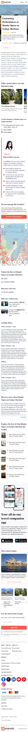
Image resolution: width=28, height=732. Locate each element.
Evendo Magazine (5, 654)
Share (6, 47)
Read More (24, 417)
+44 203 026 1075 (6, 672)
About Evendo (16, 648)
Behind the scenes (17, 651)
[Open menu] (26, 2)
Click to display (8, 129)
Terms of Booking (5, 720)
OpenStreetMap (4, 224)
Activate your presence (14, 216)
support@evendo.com (7, 675)
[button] (14, 243)
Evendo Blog (4, 651)
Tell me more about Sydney (14, 582)
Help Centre (4, 706)
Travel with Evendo (6, 648)
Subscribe (14, 627)
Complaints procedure (7, 709)
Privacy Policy (7, 635)
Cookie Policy (21, 634)
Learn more (4, 213)
